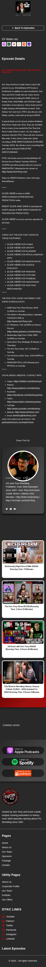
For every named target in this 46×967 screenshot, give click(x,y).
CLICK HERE (9, 193)
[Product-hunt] (11, 509)
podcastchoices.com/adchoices (18, 422)
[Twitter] (7, 509)
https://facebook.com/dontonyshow (24, 395)
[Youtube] (15, 509)
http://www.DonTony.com (14, 171)
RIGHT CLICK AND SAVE (15, 206)
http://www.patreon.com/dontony (24, 331)
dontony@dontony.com (24, 415)
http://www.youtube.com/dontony (23, 408)
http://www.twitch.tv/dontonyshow (24, 402)
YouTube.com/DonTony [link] (20, 500)
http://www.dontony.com (27, 412)
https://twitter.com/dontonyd (28, 381)
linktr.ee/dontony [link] (27, 497)
